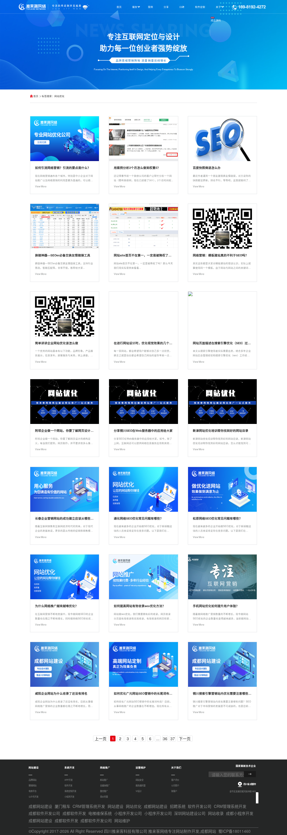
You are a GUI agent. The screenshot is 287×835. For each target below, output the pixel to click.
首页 (35, 96)
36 (165, 738)
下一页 (185, 738)
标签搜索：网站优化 (53, 96)
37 (172, 738)
